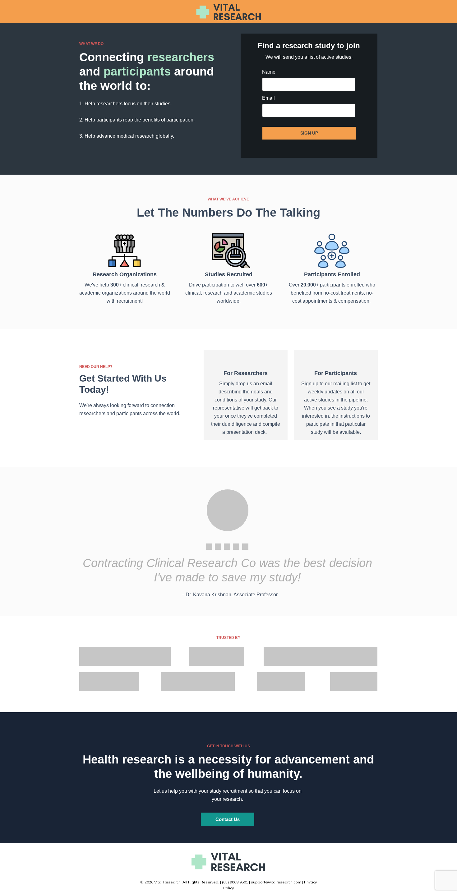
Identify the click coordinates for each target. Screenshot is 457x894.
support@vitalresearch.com (276, 882)
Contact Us (227, 819)
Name (268, 72)
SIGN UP (309, 133)
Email (268, 98)
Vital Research (167, 882)
